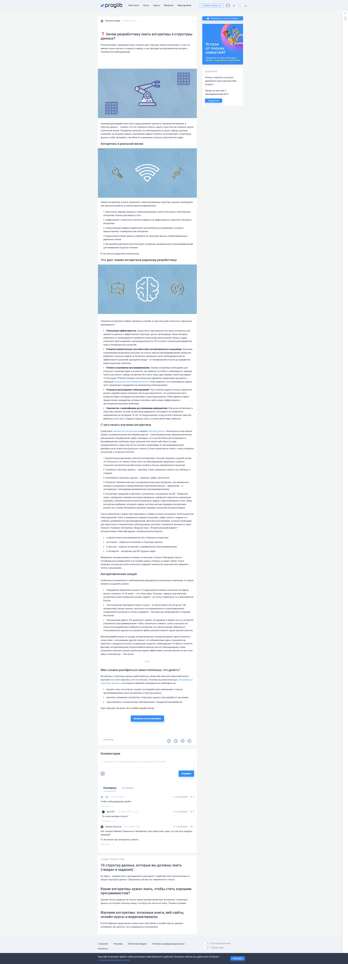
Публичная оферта (137, 944)
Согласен (237, 958)
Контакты (103, 948)
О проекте (103, 944)
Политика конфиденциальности (168, 944)
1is (137, 811)
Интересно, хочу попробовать (147, 718)
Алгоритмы (108, 740)
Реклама (118, 944)
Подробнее (213, 100)
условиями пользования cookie (114, 960)
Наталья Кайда (112, 20)
